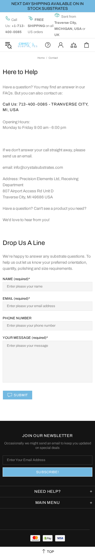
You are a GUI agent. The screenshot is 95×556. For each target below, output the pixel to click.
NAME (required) (15, 279)
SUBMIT (21, 395)
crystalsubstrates (27, 45)
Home (41, 57)
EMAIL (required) (15, 298)
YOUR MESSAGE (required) (24, 338)
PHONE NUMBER (17, 318)
